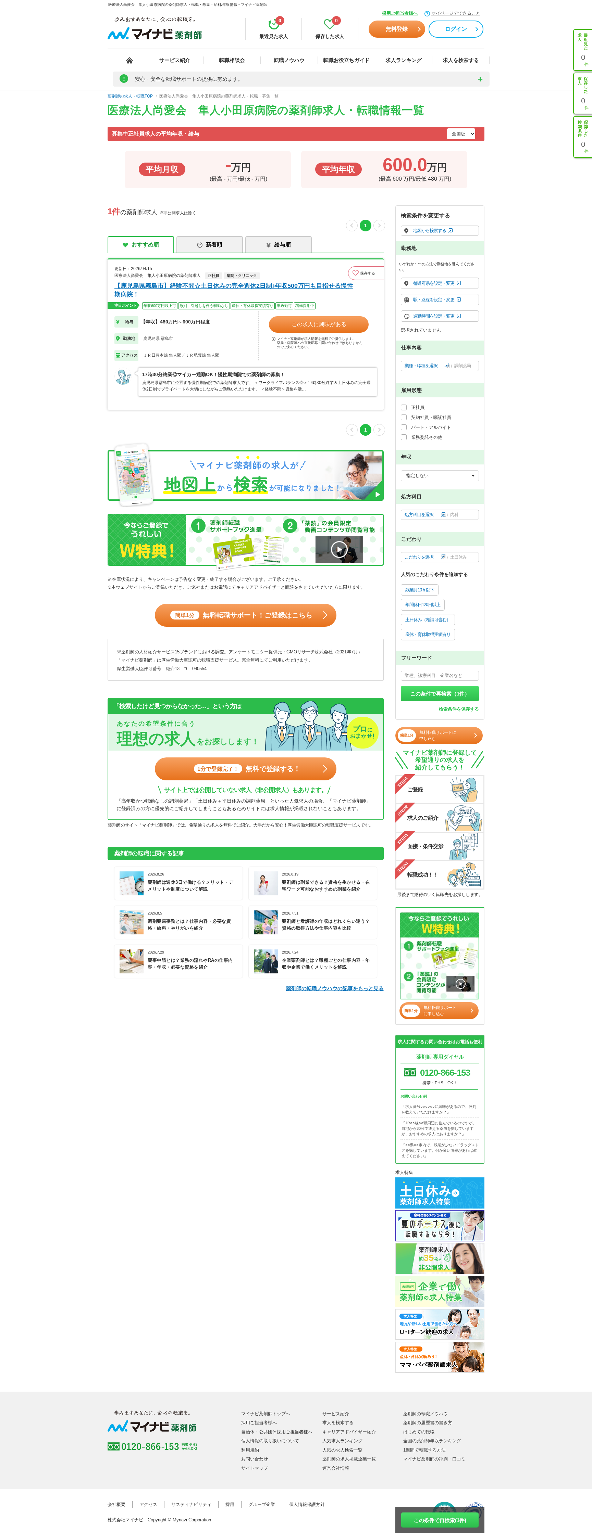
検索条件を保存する (459, 709)
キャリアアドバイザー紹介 (349, 1431)
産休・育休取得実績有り (428, 634)
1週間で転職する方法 (424, 1450)
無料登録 (397, 29)
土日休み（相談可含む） (428, 619)
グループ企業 (261, 1504)
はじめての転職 (418, 1431)
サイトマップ (254, 1468)
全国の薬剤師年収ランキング (432, 1440)
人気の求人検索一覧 (342, 1450)
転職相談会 (232, 60)
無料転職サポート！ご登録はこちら (243, 615)
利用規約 (250, 1450)
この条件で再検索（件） (440, 694)
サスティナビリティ (191, 1504)
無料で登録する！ (248, 768)
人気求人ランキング (342, 1440)
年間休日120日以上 (422, 604)
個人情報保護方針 (307, 1504)
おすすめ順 (145, 244)
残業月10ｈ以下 (419, 589)
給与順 (282, 244)
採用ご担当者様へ (400, 13)
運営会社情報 (335, 1468)
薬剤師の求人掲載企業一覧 (349, 1458)
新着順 (214, 244)
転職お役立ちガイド (346, 60)
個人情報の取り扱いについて (270, 1440)
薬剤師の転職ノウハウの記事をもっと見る (335, 988)
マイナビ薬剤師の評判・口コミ (434, 1458)
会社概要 (116, 1504)
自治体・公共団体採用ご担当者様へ (276, 1431)
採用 (229, 1504)
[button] (366, 273)
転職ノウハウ (289, 60)
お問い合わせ (254, 1458)
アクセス (148, 1504)
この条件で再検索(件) (440, 1520)
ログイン (456, 29)
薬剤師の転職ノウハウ (425, 1413)
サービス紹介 (174, 60)
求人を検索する (461, 60)
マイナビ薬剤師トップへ (265, 1413)
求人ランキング (404, 60)
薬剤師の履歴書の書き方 (427, 1422)
